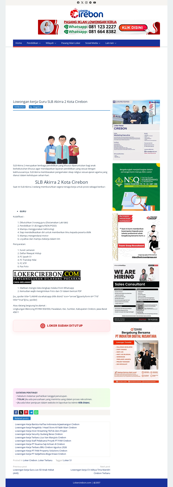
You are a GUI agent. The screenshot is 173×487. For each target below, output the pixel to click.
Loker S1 (67, 460)
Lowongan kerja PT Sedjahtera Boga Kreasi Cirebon (40, 453)
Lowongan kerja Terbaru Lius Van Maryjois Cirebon (40, 437)
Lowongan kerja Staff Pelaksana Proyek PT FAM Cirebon (43, 440)
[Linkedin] (90, 2)
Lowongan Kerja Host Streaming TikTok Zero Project (41, 430)
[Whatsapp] (36, 412)
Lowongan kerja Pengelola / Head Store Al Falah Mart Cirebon (46, 427)
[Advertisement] (86, 73)
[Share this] (16, 412)
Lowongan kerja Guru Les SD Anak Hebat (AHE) (33, 470)
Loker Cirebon (30, 460)
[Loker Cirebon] (86, 12)
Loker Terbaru (45, 460)
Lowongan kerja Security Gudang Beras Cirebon (39, 434)
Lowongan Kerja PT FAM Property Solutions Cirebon (41, 450)
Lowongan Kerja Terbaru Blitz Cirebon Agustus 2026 (41, 447)
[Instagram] (86, 2)
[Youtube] (94, 2)
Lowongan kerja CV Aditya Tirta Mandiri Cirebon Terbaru (90, 470)
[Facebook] (78, 2)
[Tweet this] (21, 412)
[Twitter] (82, 2)
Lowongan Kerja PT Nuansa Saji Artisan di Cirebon (40, 444)
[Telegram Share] (31, 412)
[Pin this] (26, 412)
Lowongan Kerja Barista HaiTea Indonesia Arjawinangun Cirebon (47, 424)
